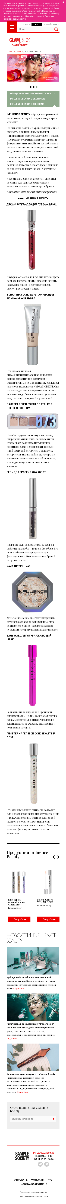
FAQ (50, 1179)
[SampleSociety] (20, 42)
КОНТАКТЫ (37, 1179)
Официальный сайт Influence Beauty (32, 93)
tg (46, 1164)
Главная (11, 52)
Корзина (27, 25)
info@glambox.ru (43, 1153)
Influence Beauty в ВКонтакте (27, 99)
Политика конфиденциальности (33, 1197)
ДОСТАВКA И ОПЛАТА (34, 1184)
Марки (20, 52)
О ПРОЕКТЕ (20, 1179)
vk (40, 1164)
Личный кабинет (51, 25)
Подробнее (18, 988)
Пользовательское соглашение (33, 1192)
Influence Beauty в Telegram (27, 104)
